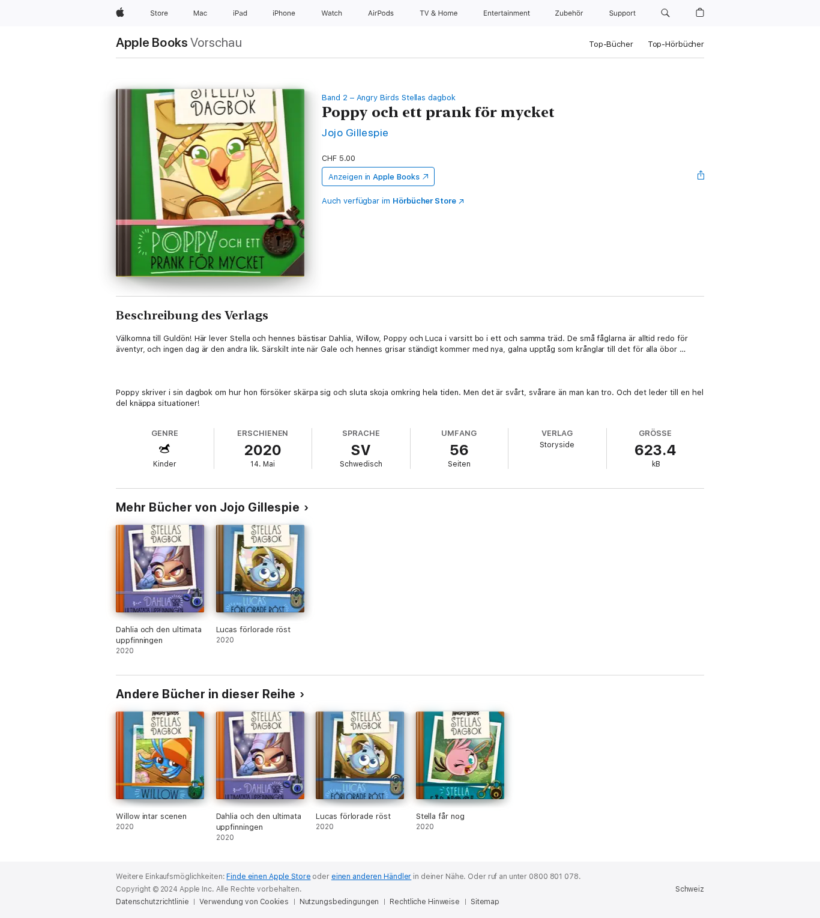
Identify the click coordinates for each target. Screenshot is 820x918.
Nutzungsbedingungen (339, 902)
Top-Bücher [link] (611, 44)
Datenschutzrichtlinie (152, 902)
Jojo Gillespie (355, 132)
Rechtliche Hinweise (425, 902)
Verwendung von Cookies (243, 902)
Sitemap (485, 902)
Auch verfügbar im (389, 200)
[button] (665, 13)
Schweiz (689, 889)
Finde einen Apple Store (268, 876)
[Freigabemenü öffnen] (701, 177)
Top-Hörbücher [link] (676, 44)
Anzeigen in (374, 176)
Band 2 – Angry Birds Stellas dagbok (389, 97)
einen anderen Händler (371, 876)
